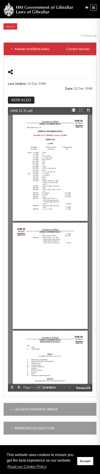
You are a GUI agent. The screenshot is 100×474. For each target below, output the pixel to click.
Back (11, 26)
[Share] (10, 71)
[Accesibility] (86, 7)
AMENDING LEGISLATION (34, 428)
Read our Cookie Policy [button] (27, 467)
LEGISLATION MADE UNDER (35, 409)
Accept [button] (85, 461)
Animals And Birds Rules (52, 49)
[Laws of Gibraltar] (38, 9)
